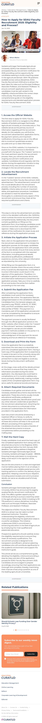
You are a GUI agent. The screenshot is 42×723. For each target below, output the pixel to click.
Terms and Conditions (20, 710)
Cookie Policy (24, 707)
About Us (4, 707)
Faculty (6, 16)
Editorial (4, 699)
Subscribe (31, 654)
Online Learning (7, 687)
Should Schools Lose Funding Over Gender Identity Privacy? (19, 622)
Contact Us (13, 707)
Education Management (17, 10)
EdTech (4, 691)
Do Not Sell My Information (10, 713)
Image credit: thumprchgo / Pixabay (27, 50)
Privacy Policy (6, 710)
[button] (13, 630)
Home (4, 10)
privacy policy (10, 662)
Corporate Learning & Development (14, 695)
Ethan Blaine (14, 57)
